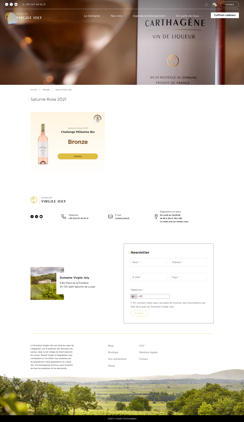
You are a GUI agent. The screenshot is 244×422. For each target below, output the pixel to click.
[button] (214, 4)
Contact (143, 359)
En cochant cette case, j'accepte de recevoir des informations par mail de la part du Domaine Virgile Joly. (168, 305)
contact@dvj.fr (122, 218)
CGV (141, 345)
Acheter (78, 156)
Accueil (33, 90)
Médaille (46, 90)
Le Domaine (92, 16)
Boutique (113, 352)
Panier (111, 365)
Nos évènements (117, 359)
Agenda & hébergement (149, 16)
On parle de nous (187, 16)
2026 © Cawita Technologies (122, 418)
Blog (110, 345)
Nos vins (116, 16)
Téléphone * (137, 290)
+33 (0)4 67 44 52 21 (78, 218)
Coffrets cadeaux (225, 15)
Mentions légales (148, 352)
